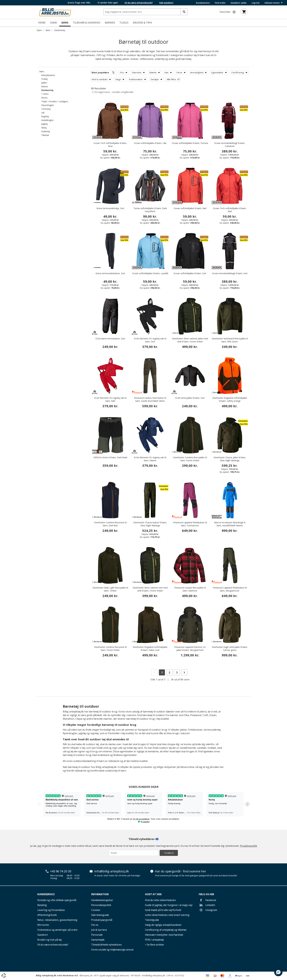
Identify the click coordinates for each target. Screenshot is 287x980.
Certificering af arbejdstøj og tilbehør (166, 929)
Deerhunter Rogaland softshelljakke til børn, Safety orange (229, 399)
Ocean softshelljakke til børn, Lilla (150, 143)
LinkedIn (210, 905)
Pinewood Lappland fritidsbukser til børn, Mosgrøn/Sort (230, 589)
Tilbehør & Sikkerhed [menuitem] (86, 22)
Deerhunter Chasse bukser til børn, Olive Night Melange (150, 524)
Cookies (95, 910)
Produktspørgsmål (101, 920)
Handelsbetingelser (102, 900)
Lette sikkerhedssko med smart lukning (167, 915)
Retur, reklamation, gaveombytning (57, 920)
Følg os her (206, 894)
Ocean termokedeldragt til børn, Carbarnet (229, 144)
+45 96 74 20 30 (60, 871)
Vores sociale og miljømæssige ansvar (112, 949)
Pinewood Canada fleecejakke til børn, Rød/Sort (190, 589)
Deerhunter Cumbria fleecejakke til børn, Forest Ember (190, 459)
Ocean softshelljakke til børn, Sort (190, 273)
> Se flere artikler (154, 944)
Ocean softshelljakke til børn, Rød (190, 208)
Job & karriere (99, 929)
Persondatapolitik (101, 905)
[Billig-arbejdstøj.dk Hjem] (55, 11)
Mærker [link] (110, 22)
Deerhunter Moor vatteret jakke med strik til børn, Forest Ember (190, 340)
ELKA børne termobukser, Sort (110, 338)
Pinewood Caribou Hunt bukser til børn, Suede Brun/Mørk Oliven (150, 399)
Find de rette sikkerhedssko (160, 900)
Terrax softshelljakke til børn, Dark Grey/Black (150, 210)
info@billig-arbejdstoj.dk (111, 871)
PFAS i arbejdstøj (154, 939)
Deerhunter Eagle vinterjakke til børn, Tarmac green (230, 648)
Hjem (39, 30)
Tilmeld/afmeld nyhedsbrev (106, 944)
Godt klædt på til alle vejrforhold (163, 910)
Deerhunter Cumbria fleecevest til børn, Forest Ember (110, 648)
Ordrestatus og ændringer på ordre (57, 929)
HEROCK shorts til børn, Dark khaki (110, 457)
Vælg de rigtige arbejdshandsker (163, 924)
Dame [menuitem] (53, 22)
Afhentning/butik (47, 915)
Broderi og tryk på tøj (49, 939)
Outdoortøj (59, 30)
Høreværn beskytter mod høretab (164, 934)
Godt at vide (153, 894)
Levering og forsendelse (51, 910)
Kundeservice (203, 2)
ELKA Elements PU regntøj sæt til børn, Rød (110, 399)
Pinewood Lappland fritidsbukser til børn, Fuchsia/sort (190, 524)
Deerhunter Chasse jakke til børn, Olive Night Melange (230, 459)
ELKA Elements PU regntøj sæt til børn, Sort (150, 340)
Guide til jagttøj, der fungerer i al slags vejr (169, 905)
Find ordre (220, 2)
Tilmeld (169, 852)
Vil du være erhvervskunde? (52, 944)
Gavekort (42, 934)
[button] (278, 972)
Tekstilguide (152, 920)
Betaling (42, 905)
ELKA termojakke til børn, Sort (190, 397)
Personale (97, 934)
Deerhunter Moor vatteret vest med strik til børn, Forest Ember (150, 589)
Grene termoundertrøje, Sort (110, 208)
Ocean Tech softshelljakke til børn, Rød (229, 210)
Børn (48, 30)
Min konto (43, 924)
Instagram (211, 910)
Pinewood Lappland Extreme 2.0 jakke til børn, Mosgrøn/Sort (190, 648)
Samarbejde (97, 939)
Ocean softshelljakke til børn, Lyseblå (150, 273)
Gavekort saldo (238, 2)
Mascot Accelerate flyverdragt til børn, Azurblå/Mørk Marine (229, 524)
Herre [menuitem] (42, 22)
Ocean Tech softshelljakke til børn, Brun (110, 144)
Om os (94, 924)
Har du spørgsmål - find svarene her (180, 871)
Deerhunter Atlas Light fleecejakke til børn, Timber (110, 589)
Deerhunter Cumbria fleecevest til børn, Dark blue (110, 524)
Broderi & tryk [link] (142, 22)
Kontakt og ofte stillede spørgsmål (56, 900)
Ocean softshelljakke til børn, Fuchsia (190, 143)
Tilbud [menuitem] (123, 22)
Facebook (210, 900)
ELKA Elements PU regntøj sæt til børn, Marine (150, 459)
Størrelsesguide (100, 915)
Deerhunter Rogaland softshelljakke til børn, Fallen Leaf (150, 648)
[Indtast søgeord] (184, 11)
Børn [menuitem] (64, 22)
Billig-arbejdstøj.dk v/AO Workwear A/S (57, 975)
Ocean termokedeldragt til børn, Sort (230, 273)
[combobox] (145, 11)
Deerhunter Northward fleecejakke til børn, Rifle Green (230, 340)
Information (100, 894)
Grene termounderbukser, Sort (110, 273)
